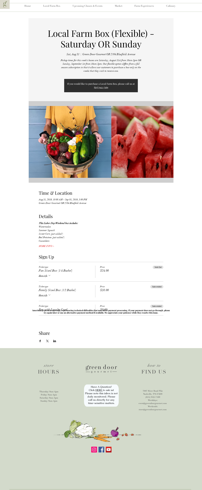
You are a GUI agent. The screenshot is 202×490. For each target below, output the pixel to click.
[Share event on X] (47, 341)
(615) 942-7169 (101, 87)
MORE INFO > (46, 246)
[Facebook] (101, 449)
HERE (99, 390)
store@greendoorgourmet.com (153, 409)
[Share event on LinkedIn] (54, 341)
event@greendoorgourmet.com (153, 403)
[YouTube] (108, 449)
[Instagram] (94, 449)
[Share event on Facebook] (40, 341)
